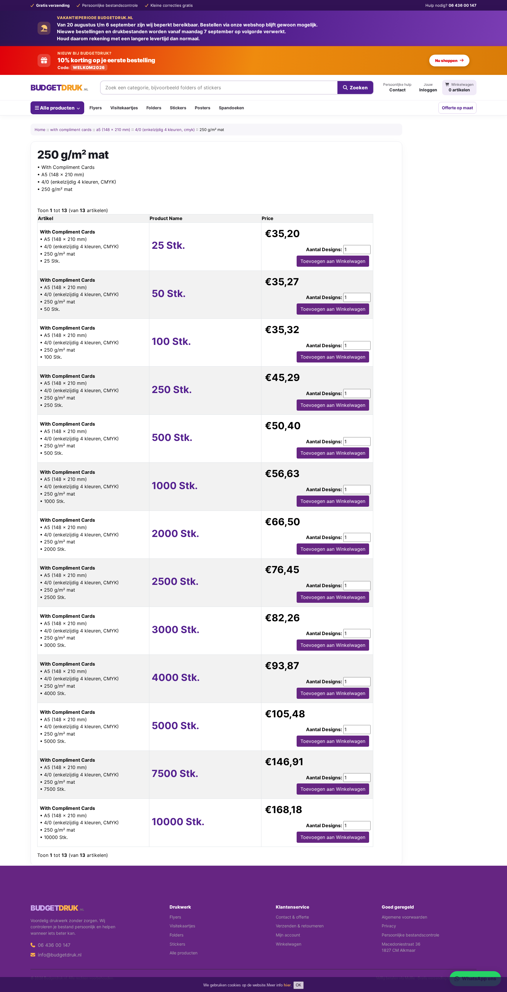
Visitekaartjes (124, 107)
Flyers (95, 107)
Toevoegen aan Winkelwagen (332, 261)
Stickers (178, 107)
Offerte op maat (457, 107)
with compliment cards (71, 129)
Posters (202, 107)
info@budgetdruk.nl (59, 955)
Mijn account (288, 934)
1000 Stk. (175, 485)
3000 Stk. (176, 629)
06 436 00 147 (53, 945)
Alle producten (57, 107)
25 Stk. (168, 245)
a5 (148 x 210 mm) (113, 129)
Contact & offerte (292, 916)
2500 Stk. (175, 581)
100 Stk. (171, 341)
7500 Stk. (175, 773)
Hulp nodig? (450, 5)
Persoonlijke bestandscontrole (410, 934)
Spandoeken (231, 107)
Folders (153, 107)
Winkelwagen (288, 943)
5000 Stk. (175, 725)
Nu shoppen (446, 60)
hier (287, 985)
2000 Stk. (175, 533)
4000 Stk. (176, 677)
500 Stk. (172, 437)
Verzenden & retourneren (300, 925)
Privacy (389, 925)
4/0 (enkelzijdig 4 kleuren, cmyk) (165, 129)
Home (40, 129)
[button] (494, 964)
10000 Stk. (178, 821)
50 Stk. (169, 293)
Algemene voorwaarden (404, 916)
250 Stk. (172, 389)
